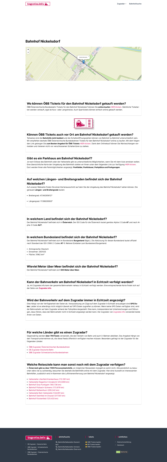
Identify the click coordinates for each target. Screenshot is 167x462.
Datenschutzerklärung (124, 442)
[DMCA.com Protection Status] (122, 452)
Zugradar (121, 4)
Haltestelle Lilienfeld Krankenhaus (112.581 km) (49, 379)
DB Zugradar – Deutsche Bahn (37, 444)
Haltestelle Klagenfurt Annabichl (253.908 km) (49, 382)
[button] (83, 62)
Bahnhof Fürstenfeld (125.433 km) (43, 398)
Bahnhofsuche (135, 4)
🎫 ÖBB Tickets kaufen (93, 447)
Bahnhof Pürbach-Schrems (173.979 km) (46, 387)
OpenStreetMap (131, 80)
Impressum (120, 445)
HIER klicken (116, 107)
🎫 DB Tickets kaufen (92, 444)
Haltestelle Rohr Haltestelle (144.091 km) (46, 393)
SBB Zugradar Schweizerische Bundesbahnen (48, 352)
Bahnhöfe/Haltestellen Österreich (68, 449)
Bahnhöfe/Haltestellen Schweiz (67, 447)
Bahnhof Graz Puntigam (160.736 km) (45, 385)
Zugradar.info (45, 288)
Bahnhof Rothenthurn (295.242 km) (44, 390)
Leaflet (123, 80)
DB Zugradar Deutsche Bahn (41, 350)
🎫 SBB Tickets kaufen (93, 442)
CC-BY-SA (139, 80)
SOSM (136, 80)
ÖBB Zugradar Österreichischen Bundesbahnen (49, 347)
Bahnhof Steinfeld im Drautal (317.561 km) (47, 396)
